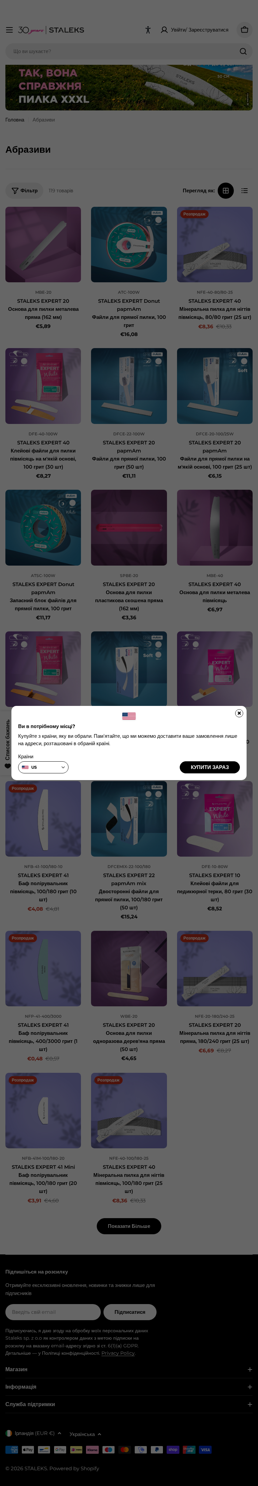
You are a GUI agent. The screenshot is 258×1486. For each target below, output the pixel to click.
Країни (25, 756)
